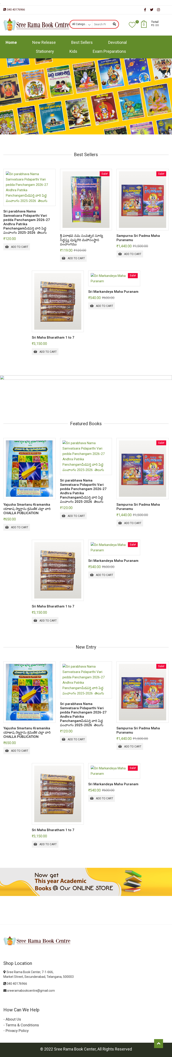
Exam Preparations (109, 51)
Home (11, 42)
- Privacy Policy (16, 1030)
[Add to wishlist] (52, 201)
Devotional (117, 42)
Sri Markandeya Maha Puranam (113, 292)
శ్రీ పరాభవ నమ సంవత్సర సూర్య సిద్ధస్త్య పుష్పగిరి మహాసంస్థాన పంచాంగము (81, 240)
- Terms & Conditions (21, 1025)
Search (114, 24)
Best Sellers (82, 42)
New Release (44, 42)
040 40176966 (16, 9)
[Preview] (52, 192)
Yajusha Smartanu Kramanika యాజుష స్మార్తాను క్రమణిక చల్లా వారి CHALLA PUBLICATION (27, 509)
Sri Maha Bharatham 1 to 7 (53, 337)
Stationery (45, 51)
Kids (73, 51)
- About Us (12, 1019)
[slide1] (86, 61)
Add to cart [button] (19, 246)
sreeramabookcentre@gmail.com (30, 990)
